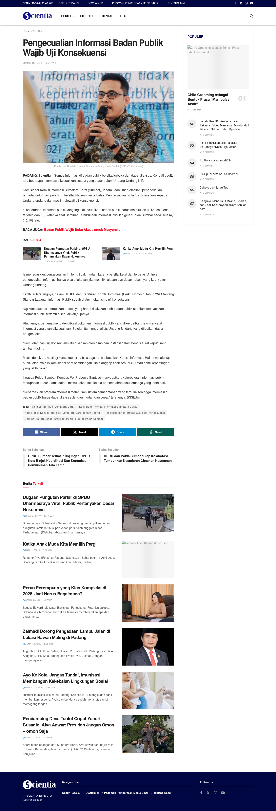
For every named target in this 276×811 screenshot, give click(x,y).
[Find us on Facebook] (236, 3)
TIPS (123, 16)
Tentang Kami (176, 3)
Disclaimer (95, 3)
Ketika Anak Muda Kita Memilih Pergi (148, 248)
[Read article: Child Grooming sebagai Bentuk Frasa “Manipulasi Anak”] (218, 67)
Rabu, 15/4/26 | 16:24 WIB (138, 253)
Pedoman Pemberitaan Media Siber (135, 3)
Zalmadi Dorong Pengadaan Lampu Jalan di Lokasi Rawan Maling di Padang (66, 634)
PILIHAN (37, 31)
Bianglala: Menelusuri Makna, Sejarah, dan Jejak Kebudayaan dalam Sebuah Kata (223, 205)
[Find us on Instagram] (246, 3)
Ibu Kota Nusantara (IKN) (215, 160)
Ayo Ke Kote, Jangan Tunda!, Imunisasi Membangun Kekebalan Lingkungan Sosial (65, 677)
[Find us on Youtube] (251, 3)
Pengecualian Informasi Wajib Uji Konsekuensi (135, 412)
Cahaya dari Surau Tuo (214, 187)
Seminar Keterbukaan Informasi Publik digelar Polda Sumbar (64, 418)
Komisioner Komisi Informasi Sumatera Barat (108, 406)
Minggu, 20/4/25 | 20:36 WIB (40, 687)
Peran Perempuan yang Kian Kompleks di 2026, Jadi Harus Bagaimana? (64, 590)
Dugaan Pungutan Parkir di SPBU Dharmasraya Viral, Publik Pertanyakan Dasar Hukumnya (67, 252)
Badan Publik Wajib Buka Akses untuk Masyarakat (82, 229)
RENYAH (107, 16)
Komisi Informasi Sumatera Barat (53, 406)
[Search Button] (251, 16)
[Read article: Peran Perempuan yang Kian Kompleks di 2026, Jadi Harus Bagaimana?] (148, 603)
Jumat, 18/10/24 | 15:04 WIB (39, 63)
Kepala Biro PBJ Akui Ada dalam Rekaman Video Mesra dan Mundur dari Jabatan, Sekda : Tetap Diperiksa (224, 125)
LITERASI (86, 16)
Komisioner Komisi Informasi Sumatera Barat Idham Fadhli (62, 412)
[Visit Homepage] (37, 15)
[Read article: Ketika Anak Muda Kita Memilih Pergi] (111, 253)
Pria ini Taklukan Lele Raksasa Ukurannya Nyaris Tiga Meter (218, 145)
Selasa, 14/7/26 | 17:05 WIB (60, 261)
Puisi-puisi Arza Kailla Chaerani (219, 174)
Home (26, 31)
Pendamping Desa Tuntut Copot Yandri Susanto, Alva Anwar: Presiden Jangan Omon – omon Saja (68, 724)
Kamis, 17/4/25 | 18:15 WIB (38, 737)
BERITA (66, 16)
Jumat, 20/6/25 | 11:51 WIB (39, 643)
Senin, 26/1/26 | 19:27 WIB (38, 600)
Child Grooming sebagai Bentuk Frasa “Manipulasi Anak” (209, 99)
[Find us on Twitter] (240, 3)
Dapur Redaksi (69, 3)
